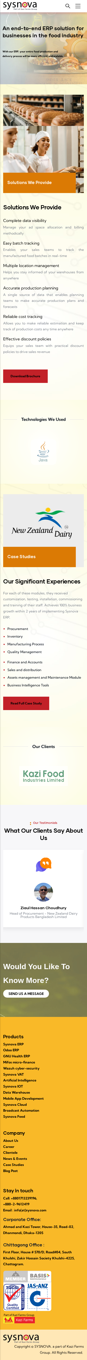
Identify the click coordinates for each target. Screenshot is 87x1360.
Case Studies (13, 1165)
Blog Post (10, 1171)
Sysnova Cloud (15, 1104)
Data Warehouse (16, 1092)
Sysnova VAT (13, 1074)
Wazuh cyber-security (21, 1068)
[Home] (20, 6)
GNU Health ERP (16, 1056)
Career (8, 1147)
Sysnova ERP (13, 1044)
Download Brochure (25, 376)
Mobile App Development (23, 1098)
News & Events (15, 1158)
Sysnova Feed (14, 1116)
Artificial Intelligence (19, 1080)
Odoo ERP (11, 1050)
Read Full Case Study (26, 703)
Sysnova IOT (13, 1086)
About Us (10, 1140)
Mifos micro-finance (19, 1062)
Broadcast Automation (21, 1110)
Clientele (10, 1152)
